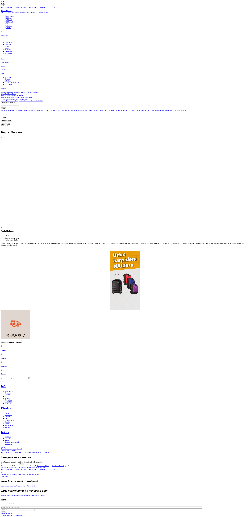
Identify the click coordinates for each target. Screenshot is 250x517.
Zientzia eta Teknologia (25, 92)
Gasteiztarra (8, 53)
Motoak (7, 423)
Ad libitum (4, 110)
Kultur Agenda (4, 69)
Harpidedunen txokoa (32, 474)
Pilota (6, 418)
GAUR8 (31, 7)
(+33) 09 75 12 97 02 (38, 495)
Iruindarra (8, 55)
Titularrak (22, 474)
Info (2, 38)
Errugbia (7, 422)
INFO (9, 11)
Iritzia (2, 73)
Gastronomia (14, 92)
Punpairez (153, 110)
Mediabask (14, 99)
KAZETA (47, 7)
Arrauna (7, 427)
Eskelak (9, 94)
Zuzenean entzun (6, 120)
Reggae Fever (160, 110)
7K (27, 7)
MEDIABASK (39, 7)
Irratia (2, 97)
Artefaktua (3, 88)
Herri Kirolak (9, 425)
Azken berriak (4, 35)
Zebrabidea (32, 12)
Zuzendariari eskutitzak (12, 82)
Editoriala (8, 77)
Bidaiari (29, 97)
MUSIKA (10, 7)
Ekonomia (8, 44)
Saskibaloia (8, 415)
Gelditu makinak (61, 110)
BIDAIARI (17, 7)
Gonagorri (69, 110)
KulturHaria (40, 12)
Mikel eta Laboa (116, 110)
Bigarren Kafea (9, 12)
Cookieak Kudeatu (30, 101)
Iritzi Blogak (8, 84)
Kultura (3, 66)
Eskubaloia (8, 416)
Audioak (14, 95)
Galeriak (8, 95)
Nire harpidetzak (13, 474)
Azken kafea (12, 110)
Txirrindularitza (9, 420)
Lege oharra (20, 101)
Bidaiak (7, 92)
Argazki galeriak (11, 449)
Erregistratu (19, 515)
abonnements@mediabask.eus (21, 495)
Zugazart (7, 79)
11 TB (53, 7)
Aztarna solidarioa (21, 110)
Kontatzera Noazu (94, 110)
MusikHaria (18, 12)
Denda (14, 94)
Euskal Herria (9, 42)
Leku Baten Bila (105, 110)
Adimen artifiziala (5, 62)
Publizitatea (39, 101)
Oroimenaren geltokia (137, 110)
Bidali (21, 464)
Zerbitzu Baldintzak (58, 466)
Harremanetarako (11, 101)
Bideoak (3, 95)
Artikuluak (8, 81)
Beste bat (30, 110)
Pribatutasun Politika (43, 466)
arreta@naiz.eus (17, 486)
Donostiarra (8, 51)
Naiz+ (6, 48)
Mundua (7, 46)
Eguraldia (4, 94)
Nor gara (3, 101)
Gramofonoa (77, 110)
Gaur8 (9, 99)
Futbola (7, 413)
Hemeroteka (20, 95)
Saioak (46, 12)
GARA (23, 7)
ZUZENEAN (8, 452)
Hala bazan (84, 110)
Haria (2, 12)
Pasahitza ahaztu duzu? (8, 515)
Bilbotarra (8, 49)
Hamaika (25, 99)
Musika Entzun (22, 97)
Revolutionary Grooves (172, 110)
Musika (3, 92)
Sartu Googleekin (6, 513)
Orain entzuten (125, 110)
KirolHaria (25, 12)
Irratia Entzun (8, 97)
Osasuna (35, 92)
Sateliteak (183, 110)
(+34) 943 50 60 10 (29, 486)
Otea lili (147, 110)
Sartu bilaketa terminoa (8, 102)
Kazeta (20, 99)
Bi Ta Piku (36, 110)
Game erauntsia (50, 110)
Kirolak (2, 58)
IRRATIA (4, 7)
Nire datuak (4, 474)
